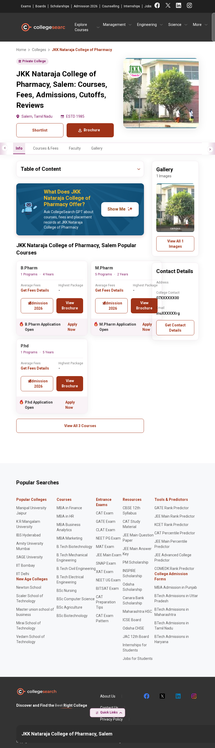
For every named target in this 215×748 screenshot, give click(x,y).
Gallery (97, 148)
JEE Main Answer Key (137, 551)
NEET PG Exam (108, 538)
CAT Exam (104, 513)
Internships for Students (135, 647)
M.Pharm (104, 267)
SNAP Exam (106, 563)
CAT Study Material (131, 524)
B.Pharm (29, 267)
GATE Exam (105, 521)
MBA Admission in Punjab (175, 587)
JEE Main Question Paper (138, 537)
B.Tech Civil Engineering (76, 568)
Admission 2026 (86, 6)
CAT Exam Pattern (104, 618)
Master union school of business (35, 612)
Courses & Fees (45, 148)
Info (19, 148)
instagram (193, 696)
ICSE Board (132, 620)
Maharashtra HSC (137, 611)
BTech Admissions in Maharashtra (171, 612)
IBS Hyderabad (28, 535)
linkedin (178, 696)
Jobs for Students (138, 658)
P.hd (25, 345)
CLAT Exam (105, 530)
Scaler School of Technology (29, 598)
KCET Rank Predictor (171, 525)
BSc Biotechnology (72, 616)
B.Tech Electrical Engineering (70, 579)
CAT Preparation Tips (106, 602)
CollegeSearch (43, 27)
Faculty (75, 148)
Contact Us (109, 708)
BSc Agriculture (69, 607)
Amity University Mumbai (29, 546)
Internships (132, 6)
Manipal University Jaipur (31, 510)
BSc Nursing (67, 590)
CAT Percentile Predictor (174, 533)
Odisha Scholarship (132, 587)
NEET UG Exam (108, 580)
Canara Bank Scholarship (133, 600)
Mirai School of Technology (28, 625)
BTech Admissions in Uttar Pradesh (176, 598)
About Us (107, 696)
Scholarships (59, 6)
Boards (40, 6)
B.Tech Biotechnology (74, 547)
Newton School (28, 587)
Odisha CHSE (133, 628)
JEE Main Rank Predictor (174, 516)
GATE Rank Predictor (171, 508)
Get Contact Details (175, 327)
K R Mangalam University (28, 524)
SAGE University (29, 557)
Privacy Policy (111, 719)
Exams (26, 6)
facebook (146, 696)
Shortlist (39, 130)
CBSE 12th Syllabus (131, 510)
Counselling (110, 6)
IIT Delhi (22, 574)
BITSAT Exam (107, 588)
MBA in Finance (69, 508)
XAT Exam (104, 572)
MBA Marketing (69, 538)
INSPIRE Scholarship (132, 573)
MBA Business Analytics (68, 527)
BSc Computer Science (76, 599)
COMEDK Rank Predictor (174, 568)
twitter (162, 696)
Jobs (148, 6)
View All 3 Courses (80, 426)
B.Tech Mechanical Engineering (72, 557)
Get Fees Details (35, 290)
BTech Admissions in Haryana (171, 639)
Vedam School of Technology (30, 639)
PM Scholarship (135, 562)
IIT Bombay (25, 565)
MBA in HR (65, 516)
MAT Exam (105, 547)
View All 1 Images (175, 243)
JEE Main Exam (108, 555)
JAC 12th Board (136, 636)
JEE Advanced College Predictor (172, 557)
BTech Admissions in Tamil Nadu (171, 625)
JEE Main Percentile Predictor (170, 544)
